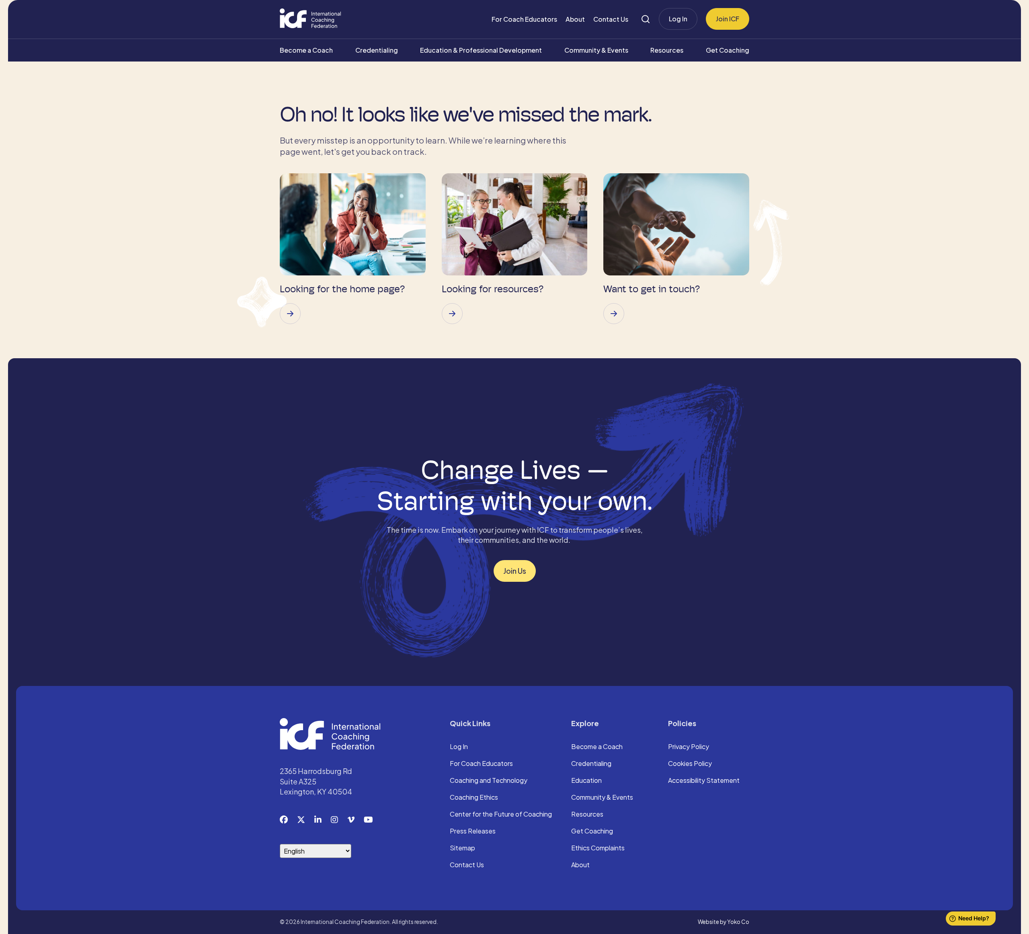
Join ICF (727, 18)
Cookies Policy (690, 764)
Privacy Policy (688, 747)
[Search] (645, 19)
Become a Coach (306, 50)
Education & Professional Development (481, 50)
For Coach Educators (524, 19)
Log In (678, 18)
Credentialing (376, 50)
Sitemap (462, 848)
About (575, 19)
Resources (666, 50)
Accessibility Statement (704, 780)
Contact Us (610, 19)
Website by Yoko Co (723, 921)
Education (586, 780)
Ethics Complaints (598, 848)
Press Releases (473, 831)
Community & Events (596, 50)
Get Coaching (727, 50)
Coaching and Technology (488, 780)
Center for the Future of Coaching (501, 814)
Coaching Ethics (474, 797)
